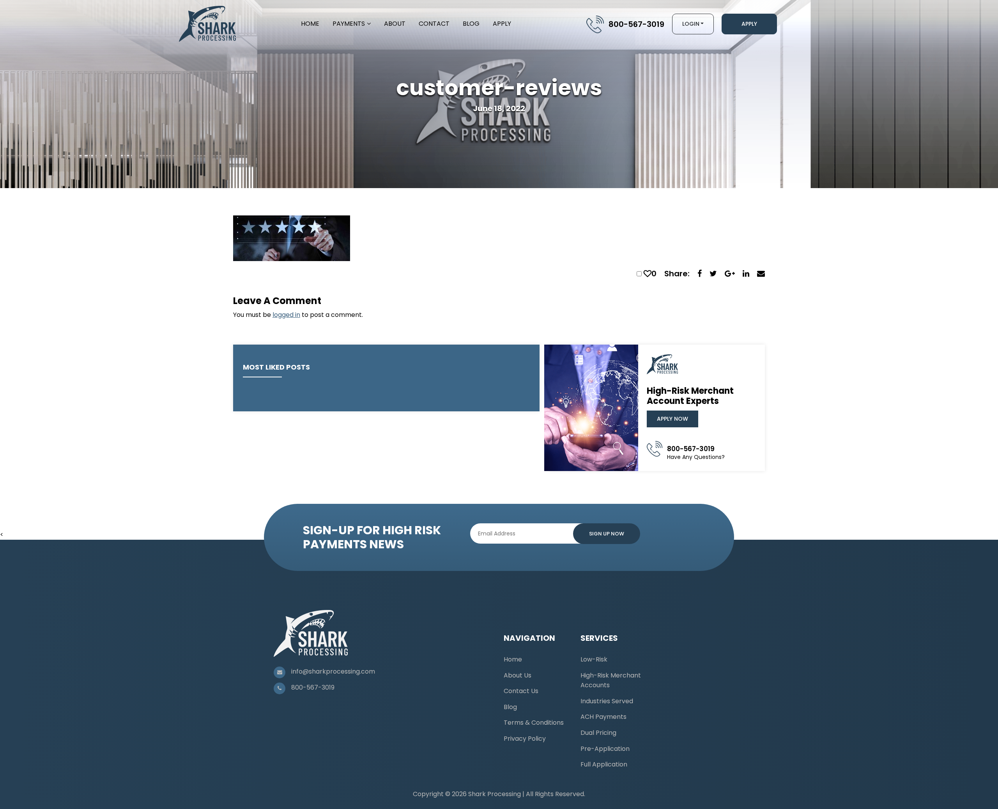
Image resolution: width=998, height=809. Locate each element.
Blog (471, 23)
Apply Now (672, 419)
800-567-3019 (636, 24)
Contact (434, 23)
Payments (349, 23)
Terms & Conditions (534, 722)
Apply (502, 23)
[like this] (647, 273)
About (394, 23)
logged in (286, 314)
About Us (517, 675)
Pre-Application (605, 748)
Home (310, 23)
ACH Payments (603, 716)
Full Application (603, 764)
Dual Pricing (598, 732)
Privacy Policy (525, 738)
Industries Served (606, 701)
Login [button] (690, 24)
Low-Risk (593, 659)
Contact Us (521, 690)
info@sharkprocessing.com (333, 671)
